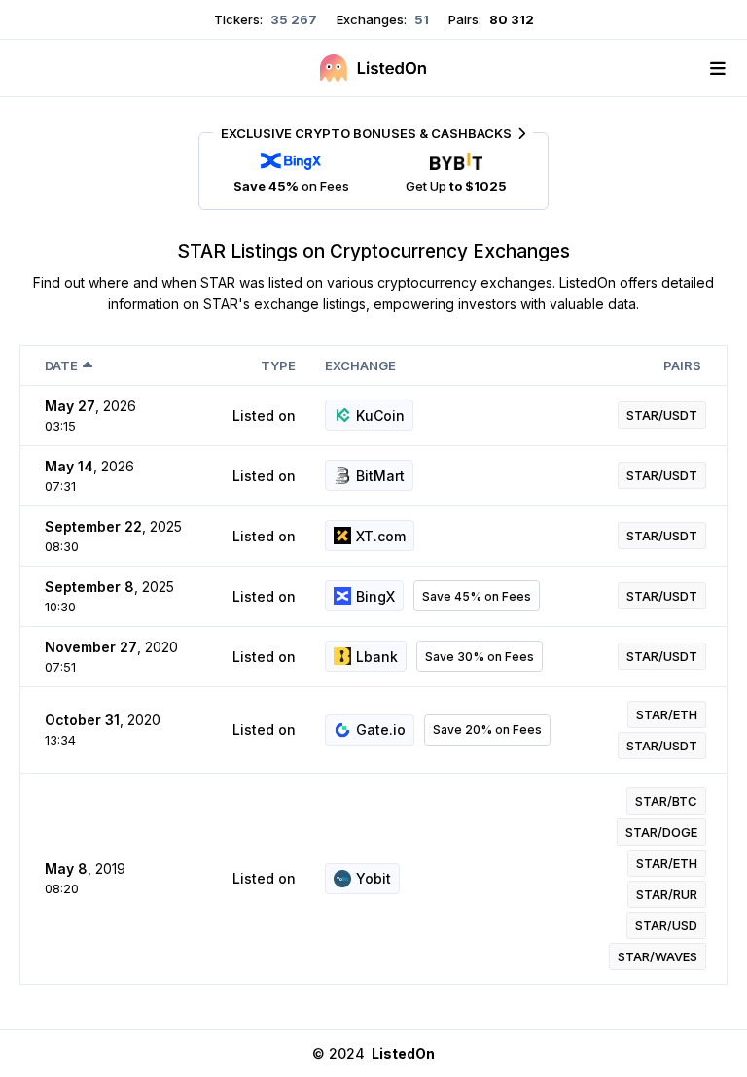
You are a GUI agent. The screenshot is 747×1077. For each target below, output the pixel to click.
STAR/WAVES (657, 956)
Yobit (373, 878)
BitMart (380, 476)
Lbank (377, 656)
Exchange (360, 365)
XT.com (381, 536)
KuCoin (380, 415)
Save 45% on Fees (476, 596)
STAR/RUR (666, 894)
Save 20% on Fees (487, 729)
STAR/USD (666, 925)
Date (61, 365)
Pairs (682, 365)
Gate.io (381, 729)
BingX (375, 596)
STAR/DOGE (661, 832)
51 (420, 19)
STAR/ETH (666, 714)
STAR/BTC (666, 801)
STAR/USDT (661, 415)
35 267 (292, 19)
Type (278, 365)
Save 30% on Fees (479, 656)
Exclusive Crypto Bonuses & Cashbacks (366, 133)
